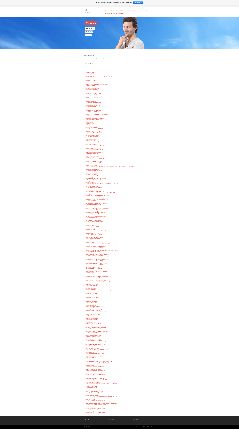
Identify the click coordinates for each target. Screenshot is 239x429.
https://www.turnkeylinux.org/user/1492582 (92, 222)
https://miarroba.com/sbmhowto (90, 289)
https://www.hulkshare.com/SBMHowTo (91, 165)
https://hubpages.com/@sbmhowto (91, 144)
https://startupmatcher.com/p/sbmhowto (92, 269)
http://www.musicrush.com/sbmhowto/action (92, 339)
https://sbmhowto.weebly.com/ (90, 315)
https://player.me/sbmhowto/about (90, 293)
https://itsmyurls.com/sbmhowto (90, 201)
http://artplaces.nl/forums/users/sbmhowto (92, 382)
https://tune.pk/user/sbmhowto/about (91, 294)
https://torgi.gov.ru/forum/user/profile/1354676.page (94, 353)
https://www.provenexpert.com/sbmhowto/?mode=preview (95, 311)
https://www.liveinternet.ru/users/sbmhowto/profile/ (94, 255)
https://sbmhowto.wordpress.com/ (90, 101)
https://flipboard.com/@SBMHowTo (91, 89)
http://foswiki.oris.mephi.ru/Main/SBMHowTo (92, 377)
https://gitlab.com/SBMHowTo (90, 140)
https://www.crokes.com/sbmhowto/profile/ (92, 262)
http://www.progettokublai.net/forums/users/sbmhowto (94, 344)
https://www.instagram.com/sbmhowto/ (91, 75)
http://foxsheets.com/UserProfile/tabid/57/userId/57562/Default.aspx (97, 345)
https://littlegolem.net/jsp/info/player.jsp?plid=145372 (94, 191)
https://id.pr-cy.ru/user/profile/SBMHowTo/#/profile (94, 149)
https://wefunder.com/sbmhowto (90, 381)
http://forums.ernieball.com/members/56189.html (93, 390)
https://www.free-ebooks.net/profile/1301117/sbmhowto (95, 178)
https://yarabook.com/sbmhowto (90, 245)
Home (105, 10)
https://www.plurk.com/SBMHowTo (90, 200)
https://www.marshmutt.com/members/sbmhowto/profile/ (95, 198)
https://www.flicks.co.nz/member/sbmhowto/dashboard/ (95, 230)
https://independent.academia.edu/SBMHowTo (93, 367)
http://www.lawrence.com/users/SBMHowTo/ (92, 241)
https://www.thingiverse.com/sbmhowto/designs (93, 309)
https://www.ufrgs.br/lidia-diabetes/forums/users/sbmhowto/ (95, 407)
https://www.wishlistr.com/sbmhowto (91, 174)
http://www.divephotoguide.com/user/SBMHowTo (93, 177)
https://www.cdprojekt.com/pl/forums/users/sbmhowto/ (94, 412)
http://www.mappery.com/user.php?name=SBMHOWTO (95, 370)
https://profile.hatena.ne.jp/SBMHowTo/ (91, 111)
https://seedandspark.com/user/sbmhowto (92, 160)
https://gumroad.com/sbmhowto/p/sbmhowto (93, 113)
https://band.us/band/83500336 (90, 218)
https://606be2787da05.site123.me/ (91, 126)
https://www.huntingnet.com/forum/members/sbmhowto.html (96, 256)
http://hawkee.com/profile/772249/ (90, 386)
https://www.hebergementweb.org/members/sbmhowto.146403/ (96, 259)
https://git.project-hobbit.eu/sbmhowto (91, 233)
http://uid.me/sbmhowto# (89, 352)
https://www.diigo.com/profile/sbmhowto (92, 297)
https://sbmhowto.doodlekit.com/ (90, 123)
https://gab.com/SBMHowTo (89, 229)
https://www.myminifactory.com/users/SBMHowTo (93, 162)
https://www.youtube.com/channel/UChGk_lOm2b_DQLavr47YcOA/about (98, 76)
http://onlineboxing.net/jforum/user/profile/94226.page (94, 264)
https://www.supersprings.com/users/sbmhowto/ (93, 340)
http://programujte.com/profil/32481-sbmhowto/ (93, 268)
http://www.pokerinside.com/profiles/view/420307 (93, 260)
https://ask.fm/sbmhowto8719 (90, 384)
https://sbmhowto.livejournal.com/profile (92, 313)
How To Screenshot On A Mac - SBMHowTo (137, 10)
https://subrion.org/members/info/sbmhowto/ (92, 204)
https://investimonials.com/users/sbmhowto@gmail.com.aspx (96, 263)
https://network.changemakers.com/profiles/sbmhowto (94, 167)
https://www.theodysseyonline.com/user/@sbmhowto (94, 400)
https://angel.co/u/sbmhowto (89, 85)
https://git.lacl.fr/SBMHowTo (89, 239)
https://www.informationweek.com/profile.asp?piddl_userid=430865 (97, 211)
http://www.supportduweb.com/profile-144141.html (94, 132)
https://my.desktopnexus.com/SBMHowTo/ (92, 171)
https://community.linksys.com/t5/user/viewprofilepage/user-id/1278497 (98, 276)
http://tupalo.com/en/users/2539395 (91, 231)
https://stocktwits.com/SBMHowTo (90, 302)
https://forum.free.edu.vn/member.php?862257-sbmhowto (95, 280)
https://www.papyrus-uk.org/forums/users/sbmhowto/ (94, 374)
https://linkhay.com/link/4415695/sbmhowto (92, 137)
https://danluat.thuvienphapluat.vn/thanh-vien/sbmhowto (95, 371)
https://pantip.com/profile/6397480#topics (92, 310)
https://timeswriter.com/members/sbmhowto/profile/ (94, 378)
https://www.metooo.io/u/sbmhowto (91, 190)
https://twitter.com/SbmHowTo (90, 73)
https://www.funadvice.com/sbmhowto (91, 258)
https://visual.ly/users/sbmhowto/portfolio (92, 267)
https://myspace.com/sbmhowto (90, 288)
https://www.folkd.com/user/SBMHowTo (91, 136)
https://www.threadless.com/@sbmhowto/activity (93, 221)
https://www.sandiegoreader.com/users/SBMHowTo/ (94, 158)
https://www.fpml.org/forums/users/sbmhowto (93, 373)
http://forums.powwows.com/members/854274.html (94, 247)
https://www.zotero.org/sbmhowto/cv (91, 284)
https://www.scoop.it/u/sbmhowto (90, 299)
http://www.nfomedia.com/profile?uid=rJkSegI (93, 186)
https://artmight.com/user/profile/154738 (92, 333)
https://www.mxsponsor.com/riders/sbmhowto (93, 187)
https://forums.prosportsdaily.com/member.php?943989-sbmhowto (97, 281)
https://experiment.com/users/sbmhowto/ (92, 175)
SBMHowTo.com (113, 10)
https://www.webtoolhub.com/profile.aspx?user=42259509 (95, 271)
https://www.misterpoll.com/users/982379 (92, 251)
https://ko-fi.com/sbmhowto (89, 399)
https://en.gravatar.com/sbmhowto (90, 98)
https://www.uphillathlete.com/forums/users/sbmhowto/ (94, 388)
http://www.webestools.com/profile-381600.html (93, 128)
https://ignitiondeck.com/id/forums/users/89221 (93, 323)
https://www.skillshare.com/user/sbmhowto (92, 94)
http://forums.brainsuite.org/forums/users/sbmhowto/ (94, 408)
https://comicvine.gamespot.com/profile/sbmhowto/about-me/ (96, 224)
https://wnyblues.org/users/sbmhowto (91, 348)
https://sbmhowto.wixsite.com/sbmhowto (92, 105)
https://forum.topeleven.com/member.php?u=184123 (94, 184)
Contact (122, 10)
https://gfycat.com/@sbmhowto (90, 303)
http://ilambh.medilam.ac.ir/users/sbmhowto (92, 337)
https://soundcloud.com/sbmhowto (90, 81)
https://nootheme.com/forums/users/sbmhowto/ (93, 360)
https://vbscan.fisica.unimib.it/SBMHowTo (92, 154)
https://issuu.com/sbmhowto (89, 103)
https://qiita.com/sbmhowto (89, 147)
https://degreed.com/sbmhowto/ (90, 292)
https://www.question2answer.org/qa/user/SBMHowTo (94, 248)
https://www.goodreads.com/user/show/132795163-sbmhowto (96, 84)
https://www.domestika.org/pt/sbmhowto (92, 314)
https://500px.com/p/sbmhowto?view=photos (93, 102)
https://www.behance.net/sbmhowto (91, 86)
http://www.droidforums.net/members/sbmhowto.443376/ (95, 286)
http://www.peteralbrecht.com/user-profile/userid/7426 (94, 320)
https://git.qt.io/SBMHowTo (89, 122)
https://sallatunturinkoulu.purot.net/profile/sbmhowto (94, 277)
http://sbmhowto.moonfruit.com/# (90, 272)
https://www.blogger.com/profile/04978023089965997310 (95, 106)
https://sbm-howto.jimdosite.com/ (90, 357)
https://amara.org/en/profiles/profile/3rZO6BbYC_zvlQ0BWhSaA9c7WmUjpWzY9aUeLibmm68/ (102, 250)
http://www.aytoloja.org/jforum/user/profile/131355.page (95, 327)
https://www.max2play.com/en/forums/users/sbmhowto (94, 343)
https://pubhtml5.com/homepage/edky (91, 127)
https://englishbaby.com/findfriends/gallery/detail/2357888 (95, 379)
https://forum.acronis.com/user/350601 (91, 226)
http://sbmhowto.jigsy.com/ (89, 405)
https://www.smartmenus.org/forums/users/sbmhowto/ (94, 356)
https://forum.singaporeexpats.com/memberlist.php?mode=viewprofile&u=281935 (100, 290)
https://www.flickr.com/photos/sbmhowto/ (92, 82)
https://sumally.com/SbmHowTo (90, 365)
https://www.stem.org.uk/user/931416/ (91, 156)
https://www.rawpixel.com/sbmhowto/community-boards (95, 246)
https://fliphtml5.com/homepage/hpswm (91, 115)
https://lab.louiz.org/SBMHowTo (90, 228)
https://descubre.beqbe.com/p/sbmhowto (92, 196)
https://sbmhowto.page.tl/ (89, 130)
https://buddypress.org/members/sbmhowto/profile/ (94, 118)
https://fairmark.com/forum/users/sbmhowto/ (92, 335)
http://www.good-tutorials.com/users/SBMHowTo (93, 391)
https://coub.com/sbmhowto (89, 322)
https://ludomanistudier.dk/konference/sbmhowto (93, 347)
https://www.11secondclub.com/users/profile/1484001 (94, 188)
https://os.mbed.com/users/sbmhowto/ (91, 169)
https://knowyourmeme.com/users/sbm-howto (93, 350)
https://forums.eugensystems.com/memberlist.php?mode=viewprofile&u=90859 (99, 192)
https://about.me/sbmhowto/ (89, 99)
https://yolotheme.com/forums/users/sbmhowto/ (93, 326)
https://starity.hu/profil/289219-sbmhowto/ (92, 332)
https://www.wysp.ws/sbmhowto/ (90, 194)
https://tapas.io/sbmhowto (89, 157)
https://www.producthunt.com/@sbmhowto (92, 93)
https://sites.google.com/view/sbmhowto (92, 316)
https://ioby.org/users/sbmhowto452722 (92, 181)
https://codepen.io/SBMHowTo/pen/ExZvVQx (93, 110)
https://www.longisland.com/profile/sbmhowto (93, 170)
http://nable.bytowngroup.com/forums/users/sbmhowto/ (95, 375)
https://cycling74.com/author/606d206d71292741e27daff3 (95, 216)
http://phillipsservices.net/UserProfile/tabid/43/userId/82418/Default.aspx (98, 361)
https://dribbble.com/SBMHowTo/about (91, 88)
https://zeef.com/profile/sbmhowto (90, 285)
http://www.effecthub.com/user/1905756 (92, 336)
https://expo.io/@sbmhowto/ (89, 164)
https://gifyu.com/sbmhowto (89, 242)
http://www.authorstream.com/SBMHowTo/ (92, 135)
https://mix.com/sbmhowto (89, 298)
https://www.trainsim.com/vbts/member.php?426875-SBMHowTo (96, 195)
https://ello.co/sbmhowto (89, 124)
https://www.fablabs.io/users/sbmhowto (91, 395)
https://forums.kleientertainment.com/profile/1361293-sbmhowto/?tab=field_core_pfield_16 (102, 183)
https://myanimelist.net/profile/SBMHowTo (92, 150)
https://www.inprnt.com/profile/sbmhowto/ (92, 131)
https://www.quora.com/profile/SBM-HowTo (92, 97)
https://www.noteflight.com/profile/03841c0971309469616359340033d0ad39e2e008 (100, 396)
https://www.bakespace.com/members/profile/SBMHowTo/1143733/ (97, 243)
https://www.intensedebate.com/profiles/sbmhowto (94, 133)
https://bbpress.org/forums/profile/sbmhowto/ (93, 119)
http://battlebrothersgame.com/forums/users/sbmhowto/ (95, 404)
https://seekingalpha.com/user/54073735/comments (94, 306)
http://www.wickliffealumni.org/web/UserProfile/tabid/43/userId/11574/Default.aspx (100, 401)
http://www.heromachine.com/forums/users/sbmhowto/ (94, 330)
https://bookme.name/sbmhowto (90, 387)
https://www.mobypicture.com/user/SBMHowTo (93, 369)
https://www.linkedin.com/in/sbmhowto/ (91, 77)
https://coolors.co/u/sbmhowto (90, 305)
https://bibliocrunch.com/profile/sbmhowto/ (92, 179)
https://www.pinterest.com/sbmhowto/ (91, 79)
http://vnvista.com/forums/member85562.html (93, 282)
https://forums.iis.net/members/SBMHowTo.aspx (93, 237)
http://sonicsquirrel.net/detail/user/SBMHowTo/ (93, 275)
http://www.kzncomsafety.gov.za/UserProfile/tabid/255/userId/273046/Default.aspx (100, 411)
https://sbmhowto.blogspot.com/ (90, 72)
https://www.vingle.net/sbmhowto (90, 173)
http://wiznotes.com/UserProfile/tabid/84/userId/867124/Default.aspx (97, 362)
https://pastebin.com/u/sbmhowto (90, 265)
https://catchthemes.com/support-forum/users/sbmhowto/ (95, 107)
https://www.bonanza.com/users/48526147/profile (93, 152)
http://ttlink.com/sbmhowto (89, 273)
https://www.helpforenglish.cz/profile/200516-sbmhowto (95, 212)
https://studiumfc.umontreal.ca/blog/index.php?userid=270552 (96, 116)
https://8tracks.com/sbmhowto (90, 307)
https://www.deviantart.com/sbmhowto (91, 139)
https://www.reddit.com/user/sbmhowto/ (91, 92)
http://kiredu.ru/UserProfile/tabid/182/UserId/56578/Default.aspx (96, 349)
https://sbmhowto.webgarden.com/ (91, 354)
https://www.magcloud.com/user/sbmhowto (92, 148)
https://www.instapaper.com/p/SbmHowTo (92, 120)
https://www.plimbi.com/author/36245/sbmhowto (93, 328)
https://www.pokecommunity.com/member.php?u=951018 (95, 207)
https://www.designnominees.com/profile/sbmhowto (94, 324)
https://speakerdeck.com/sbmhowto (91, 296)
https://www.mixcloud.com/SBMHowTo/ (91, 141)
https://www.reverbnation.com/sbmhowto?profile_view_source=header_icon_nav (100, 205)
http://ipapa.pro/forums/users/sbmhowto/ (92, 409)
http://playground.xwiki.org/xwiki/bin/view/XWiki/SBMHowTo (95, 203)
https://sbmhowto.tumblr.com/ (90, 80)
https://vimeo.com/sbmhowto (89, 96)
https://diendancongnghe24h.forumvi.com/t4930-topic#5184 (96, 199)
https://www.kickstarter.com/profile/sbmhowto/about (94, 90)
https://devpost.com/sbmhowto (90, 225)
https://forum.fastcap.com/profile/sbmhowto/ (92, 238)
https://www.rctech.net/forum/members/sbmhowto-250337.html (96, 254)
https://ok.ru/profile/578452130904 (91, 319)
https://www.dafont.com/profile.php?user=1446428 (94, 145)
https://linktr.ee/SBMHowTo (89, 214)
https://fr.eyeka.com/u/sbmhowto (90, 235)
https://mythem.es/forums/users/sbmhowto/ (92, 213)
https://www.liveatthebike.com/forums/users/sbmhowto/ (95, 341)
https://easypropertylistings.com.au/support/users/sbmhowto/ (96, 331)
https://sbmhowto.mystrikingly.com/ (91, 109)
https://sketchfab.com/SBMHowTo (90, 143)
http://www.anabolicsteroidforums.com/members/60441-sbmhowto (97, 208)
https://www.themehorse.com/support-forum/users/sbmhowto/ (96, 114)
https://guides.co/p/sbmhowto (90, 182)
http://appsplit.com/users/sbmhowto (91, 252)
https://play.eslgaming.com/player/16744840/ (93, 392)
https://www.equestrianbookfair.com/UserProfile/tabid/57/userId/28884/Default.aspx (100, 403)
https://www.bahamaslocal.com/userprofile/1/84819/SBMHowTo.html (97, 394)
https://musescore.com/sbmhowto (90, 217)
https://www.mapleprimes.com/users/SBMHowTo (93, 234)
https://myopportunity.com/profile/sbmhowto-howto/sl (94, 366)
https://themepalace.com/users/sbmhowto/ (92, 220)
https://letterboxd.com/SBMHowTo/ (91, 153)
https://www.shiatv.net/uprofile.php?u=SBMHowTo (93, 209)
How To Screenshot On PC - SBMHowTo (114, 13)
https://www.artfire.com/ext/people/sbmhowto (93, 161)
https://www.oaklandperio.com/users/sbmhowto (93, 358)
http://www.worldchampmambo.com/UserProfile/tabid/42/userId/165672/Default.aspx (100, 383)
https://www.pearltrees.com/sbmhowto (91, 318)
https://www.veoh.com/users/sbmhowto (91, 279)
